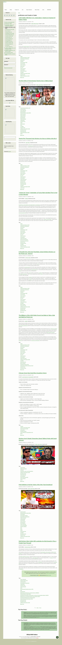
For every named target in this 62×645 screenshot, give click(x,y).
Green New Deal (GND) (24, 428)
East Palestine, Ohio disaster (46, 552)
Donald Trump (22, 74)
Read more (22, 77)
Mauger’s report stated (47, 219)
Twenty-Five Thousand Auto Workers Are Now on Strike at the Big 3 (38, 138)
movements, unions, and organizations (26, 471)
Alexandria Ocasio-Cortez (24, 364)
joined (30, 272)
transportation (22, 514)
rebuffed (30, 279)
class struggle (22, 63)
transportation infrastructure (24, 516)
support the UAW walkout (35, 340)
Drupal (10, 151)
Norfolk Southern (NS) (24, 580)
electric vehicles (23, 68)
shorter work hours (23, 179)
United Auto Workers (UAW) (24, 57)
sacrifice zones (22, 121)
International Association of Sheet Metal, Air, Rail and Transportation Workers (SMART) (34, 595)
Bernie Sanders (23, 363)
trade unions (22, 66)
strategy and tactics (23, 468)
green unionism (23, 64)
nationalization (22, 519)
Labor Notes (22, 187)
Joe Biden (22, 72)
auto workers (22, 168)
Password (6, 64)
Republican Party (23, 243)
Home (19, 12)
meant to (51, 557)
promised (30, 277)
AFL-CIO (21, 67)
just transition (22, 69)
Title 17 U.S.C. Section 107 (37, 627)
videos (21, 133)
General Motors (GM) (23, 62)
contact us (37, 617)
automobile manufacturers (24, 58)
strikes (21, 56)
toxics (21, 125)
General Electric (23, 111)
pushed (20, 270)
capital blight (22, 120)
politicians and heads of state (25, 73)
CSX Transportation (23, 525)
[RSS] (4, 634)
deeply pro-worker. (54, 328)
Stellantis (21, 61)
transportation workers (24, 515)
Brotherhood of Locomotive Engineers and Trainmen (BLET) (30, 596)
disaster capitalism (23, 526)
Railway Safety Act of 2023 (24, 556)
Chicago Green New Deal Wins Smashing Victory (33, 373)
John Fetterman (35, 557)
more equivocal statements (23, 325)
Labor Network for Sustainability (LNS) (26, 432)
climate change (22, 116)
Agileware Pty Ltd (34, 641)
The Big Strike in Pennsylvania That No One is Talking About (36, 81)
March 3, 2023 (48, 575)
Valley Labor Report (39, 84)
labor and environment (24, 239)
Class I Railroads (23, 110)
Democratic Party (23, 131)
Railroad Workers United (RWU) (25, 112)
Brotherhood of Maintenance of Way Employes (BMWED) (29, 592)
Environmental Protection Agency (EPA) (26, 589)
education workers (23, 431)
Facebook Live (30, 145)
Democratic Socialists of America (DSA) (26, 365)
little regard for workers (51, 332)
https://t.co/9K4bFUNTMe (50, 573)
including (40, 272)
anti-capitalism (22, 476)
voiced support (27, 267)
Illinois (21, 433)
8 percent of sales (26, 46)
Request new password (8, 67)
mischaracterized (34, 269)
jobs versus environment (24, 240)
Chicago (21, 426)
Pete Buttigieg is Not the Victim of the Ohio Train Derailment (35, 484)
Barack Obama (22, 304)
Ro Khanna (40, 562)
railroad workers (23, 109)
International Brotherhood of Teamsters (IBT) (27, 597)
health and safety (23, 586)
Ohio (21, 527)
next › (38, 607)
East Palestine (22, 117)
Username (6, 61)
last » (40, 607)
